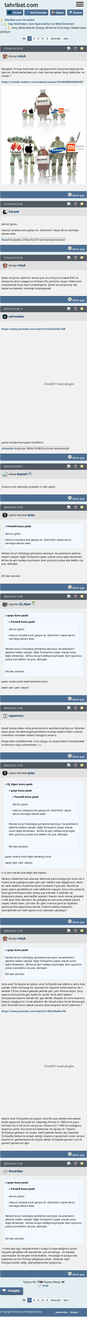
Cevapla (14, 1291)
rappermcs (16, 716)
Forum (17, 12)
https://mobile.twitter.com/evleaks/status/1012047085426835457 (42, 82)
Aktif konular (38, 12)
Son (66, 38)
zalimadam (16, 316)
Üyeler (60, 12)
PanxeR (14, 212)
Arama (77, 12)
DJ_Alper (25, 604)
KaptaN (22, 474)
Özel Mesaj (82, 48)
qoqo (31, 515)
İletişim (74, 1312)
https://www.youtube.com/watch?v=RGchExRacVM (33, 1011)
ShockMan (16, 1171)
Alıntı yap (78, 195)
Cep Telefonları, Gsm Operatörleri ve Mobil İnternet (41, 23)
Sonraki (56, 38)
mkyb (22, 56)
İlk (24, 38)
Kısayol (69, 48)
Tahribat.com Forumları (19, 19)
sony (45, 1285)
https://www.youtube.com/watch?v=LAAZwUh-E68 (33, 329)
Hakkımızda (61, 1312)
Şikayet (76, 48)
